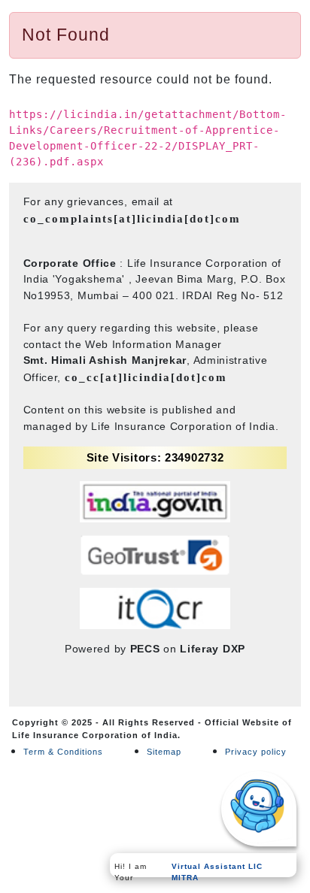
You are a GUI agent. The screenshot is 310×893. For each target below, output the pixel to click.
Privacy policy (256, 751)
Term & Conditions (63, 751)
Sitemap (164, 751)
